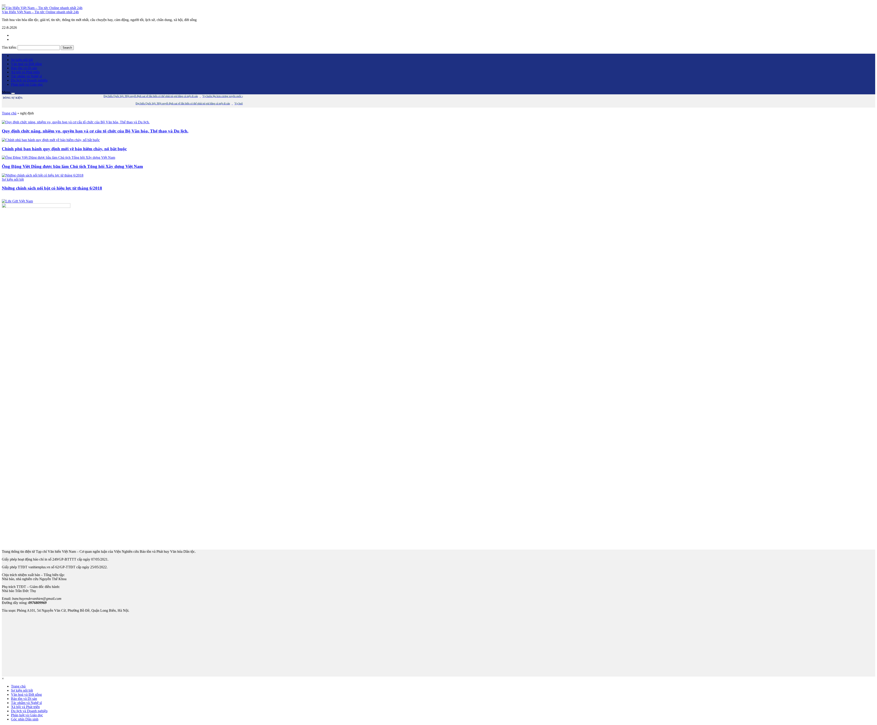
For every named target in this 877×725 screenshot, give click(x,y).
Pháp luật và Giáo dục (27, 84)
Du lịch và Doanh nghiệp (29, 80)
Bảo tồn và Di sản (24, 68)
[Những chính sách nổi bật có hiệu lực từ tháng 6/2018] (42, 175)
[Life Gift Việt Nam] (17, 201)
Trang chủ (9, 113)
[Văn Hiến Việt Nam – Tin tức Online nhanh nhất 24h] (42, 8)
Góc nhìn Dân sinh (24, 719)
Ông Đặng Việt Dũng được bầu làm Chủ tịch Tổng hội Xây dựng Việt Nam (72, 166)
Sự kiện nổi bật (22, 60)
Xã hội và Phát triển (25, 72)
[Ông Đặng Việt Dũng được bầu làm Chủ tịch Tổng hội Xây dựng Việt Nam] (58, 157)
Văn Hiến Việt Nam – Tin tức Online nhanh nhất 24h (40, 12)
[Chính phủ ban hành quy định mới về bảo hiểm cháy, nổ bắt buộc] (51, 140)
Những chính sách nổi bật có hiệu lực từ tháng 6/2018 (52, 188)
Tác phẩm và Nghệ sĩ (26, 76)
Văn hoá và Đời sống (26, 64)
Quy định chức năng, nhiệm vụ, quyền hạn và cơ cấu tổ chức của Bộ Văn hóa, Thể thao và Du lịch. (95, 131)
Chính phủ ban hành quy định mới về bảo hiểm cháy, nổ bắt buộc (64, 148)
